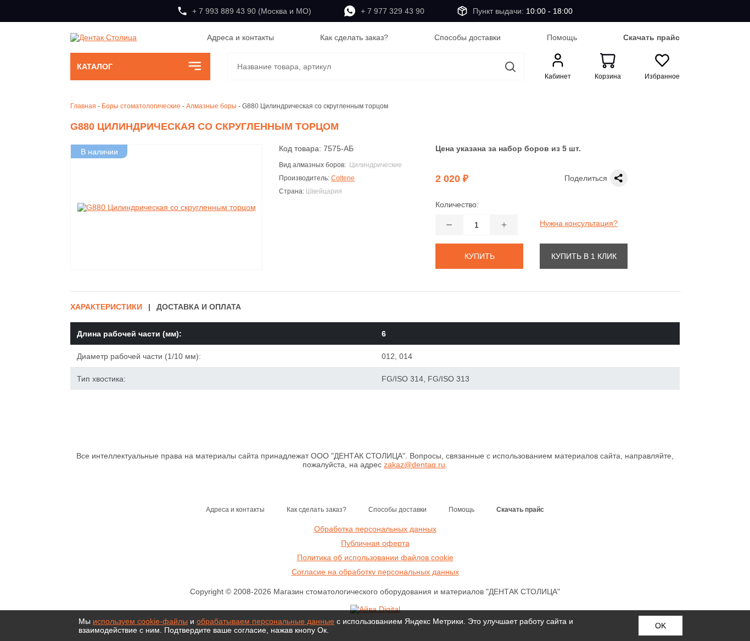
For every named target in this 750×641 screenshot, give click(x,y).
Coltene (343, 178)
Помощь (562, 37)
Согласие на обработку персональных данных (375, 571)
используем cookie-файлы (140, 621)
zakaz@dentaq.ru (414, 464)
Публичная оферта (375, 543)
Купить (479, 256)
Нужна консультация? (579, 223)
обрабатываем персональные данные (265, 621)
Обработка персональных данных (375, 528)
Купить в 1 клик (584, 256)
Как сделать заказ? (354, 37)
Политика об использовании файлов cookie (375, 557)
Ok (660, 625)
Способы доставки (467, 37)
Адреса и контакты (240, 37)
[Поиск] (510, 66)
